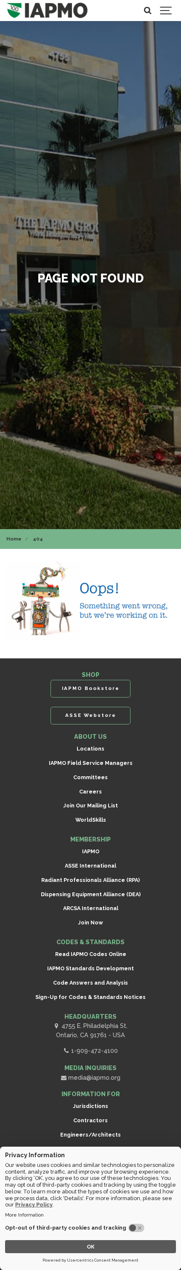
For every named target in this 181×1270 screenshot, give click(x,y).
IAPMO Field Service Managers (91, 763)
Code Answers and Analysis (90, 983)
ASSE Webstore (90, 715)
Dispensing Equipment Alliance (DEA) (91, 894)
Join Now (90, 922)
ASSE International (90, 866)
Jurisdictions (90, 1106)
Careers (90, 791)
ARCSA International (90, 908)
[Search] (147, 10)
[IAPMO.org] (47, 10)
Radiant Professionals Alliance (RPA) (90, 880)
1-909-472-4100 (93, 1050)
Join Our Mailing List (90, 805)
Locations (90, 748)
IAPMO (90, 851)
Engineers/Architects (90, 1135)
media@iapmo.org (93, 1077)
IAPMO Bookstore (91, 688)
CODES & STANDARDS (90, 941)
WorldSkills (90, 820)
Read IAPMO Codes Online (90, 954)
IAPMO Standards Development (90, 968)
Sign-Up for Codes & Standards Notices (90, 997)
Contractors (90, 1120)
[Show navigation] (166, 10)
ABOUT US (90, 736)
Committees (90, 777)
